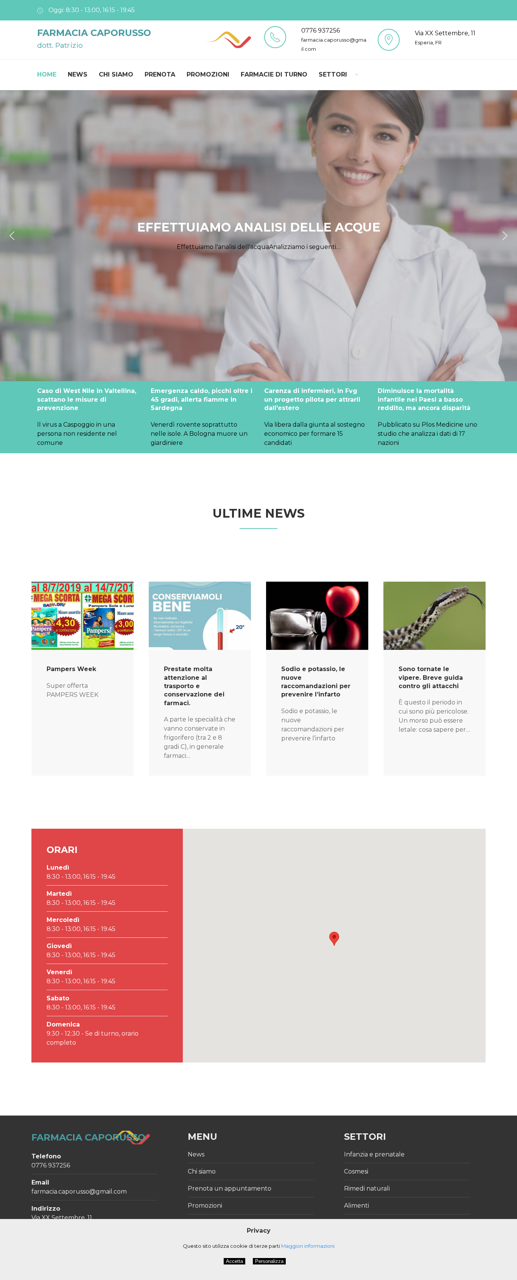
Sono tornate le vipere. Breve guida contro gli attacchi (431, 677)
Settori (333, 74)
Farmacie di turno (274, 74)
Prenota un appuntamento (229, 1188)
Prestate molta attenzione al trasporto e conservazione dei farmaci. (194, 686)
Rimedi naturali (367, 1188)
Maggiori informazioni (308, 1246)
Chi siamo (116, 74)
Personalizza (269, 1261)
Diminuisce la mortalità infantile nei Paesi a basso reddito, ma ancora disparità (424, 399)
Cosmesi (356, 1171)
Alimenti (356, 1205)
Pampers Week (71, 669)
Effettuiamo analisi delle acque (258, 227)
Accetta (234, 1261)
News (77, 74)
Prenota (160, 74)
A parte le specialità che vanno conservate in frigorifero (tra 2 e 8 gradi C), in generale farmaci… (199, 737)
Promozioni (208, 74)
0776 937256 (320, 30)
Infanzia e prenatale (374, 1154)
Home (46, 74)
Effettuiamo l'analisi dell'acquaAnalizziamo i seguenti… (258, 246)
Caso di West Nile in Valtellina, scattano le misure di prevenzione (86, 399)
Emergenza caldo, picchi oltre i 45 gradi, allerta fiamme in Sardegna (201, 399)
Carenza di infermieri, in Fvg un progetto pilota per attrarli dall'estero (312, 399)
